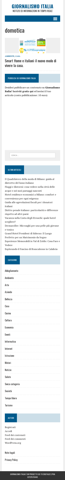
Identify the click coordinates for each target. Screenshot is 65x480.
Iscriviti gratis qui (23, 91)
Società (8, 391)
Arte (7, 285)
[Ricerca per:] (32, 155)
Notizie (8, 370)
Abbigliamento (11, 271)
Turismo (8, 405)
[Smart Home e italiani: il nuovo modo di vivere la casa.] (32, 51)
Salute (8, 377)
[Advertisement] (30, 123)
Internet (8, 348)
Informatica (10, 341)
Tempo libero (11, 398)
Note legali (10, 452)
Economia (9, 327)
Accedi (8, 431)
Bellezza (8, 299)
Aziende (8, 292)
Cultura (8, 320)
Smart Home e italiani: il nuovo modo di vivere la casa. (30, 63)
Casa (17, 56)
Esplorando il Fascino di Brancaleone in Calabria (31, 249)
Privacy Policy (11, 460)
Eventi (7, 334)
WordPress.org (13, 442)
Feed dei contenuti (15, 435)
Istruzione (9, 355)
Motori (8, 363)
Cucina (8, 313)
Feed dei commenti (15, 439)
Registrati (10, 427)
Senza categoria (12, 384)
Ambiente (9, 56)
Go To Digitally (44, 474)
